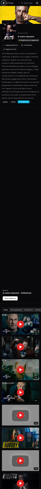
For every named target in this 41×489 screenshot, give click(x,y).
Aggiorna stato (11, 49)
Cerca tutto (28, 3)
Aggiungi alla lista (12, 45)
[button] (20, 324)
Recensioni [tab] (29, 310)
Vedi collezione (10, 298)
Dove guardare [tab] (16, 310)
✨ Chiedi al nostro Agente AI (28, 40)
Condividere (28, 45)
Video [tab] (6, 310)
